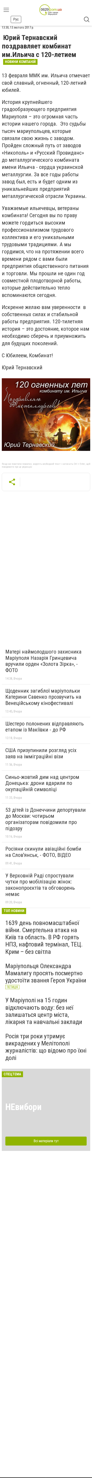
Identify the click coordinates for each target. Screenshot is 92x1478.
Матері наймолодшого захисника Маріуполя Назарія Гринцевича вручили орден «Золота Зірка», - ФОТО (43, 661)
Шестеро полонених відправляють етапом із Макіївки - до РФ (44, 727)
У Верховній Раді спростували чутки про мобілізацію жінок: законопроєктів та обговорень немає (40, 885)
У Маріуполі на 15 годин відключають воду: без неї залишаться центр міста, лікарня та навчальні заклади (43, 1011)
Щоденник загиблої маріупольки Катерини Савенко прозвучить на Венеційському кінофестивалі (43, 697)
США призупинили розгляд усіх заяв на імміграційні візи (41, 753)
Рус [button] (16, 19)
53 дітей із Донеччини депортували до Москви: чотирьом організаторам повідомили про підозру (45, 819)
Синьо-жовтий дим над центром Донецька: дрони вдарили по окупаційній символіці (42, 783)
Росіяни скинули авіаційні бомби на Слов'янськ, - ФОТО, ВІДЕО (43, 852)
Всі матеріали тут (46, 1141)
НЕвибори (23, 1107)
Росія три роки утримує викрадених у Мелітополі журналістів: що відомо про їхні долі (45, 1047)
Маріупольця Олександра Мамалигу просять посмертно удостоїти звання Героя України (45, 973)
